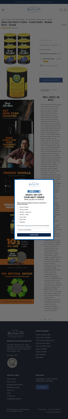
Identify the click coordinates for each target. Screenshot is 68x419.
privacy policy (28, 225)
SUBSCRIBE (34, 235)
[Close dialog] (52, 181)
